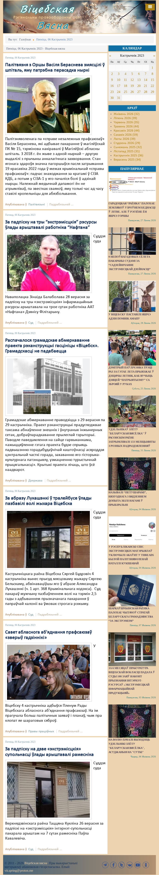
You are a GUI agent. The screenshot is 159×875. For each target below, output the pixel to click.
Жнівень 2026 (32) (127, 114)
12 (132, 80)
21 (145, 86)
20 (139, 86)
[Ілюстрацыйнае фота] (48, 672)
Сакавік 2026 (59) (126, 134)
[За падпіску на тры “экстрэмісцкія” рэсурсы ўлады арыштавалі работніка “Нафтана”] (48, 262)
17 (118, 86)
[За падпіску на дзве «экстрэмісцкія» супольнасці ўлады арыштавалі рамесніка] (48, 789)
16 (112, 86)
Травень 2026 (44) (126, 126)
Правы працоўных (41, 731)
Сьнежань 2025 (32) (128, 147)
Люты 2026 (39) (124, 139)
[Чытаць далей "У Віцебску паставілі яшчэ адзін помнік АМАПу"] (132, 296)
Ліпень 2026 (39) (125, 118)
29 (152, 92)
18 (125, 86)
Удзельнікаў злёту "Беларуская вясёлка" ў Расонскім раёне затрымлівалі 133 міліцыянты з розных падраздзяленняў (131, 437)
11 (125, 80)
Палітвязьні (36, 204)
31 (118, 98)
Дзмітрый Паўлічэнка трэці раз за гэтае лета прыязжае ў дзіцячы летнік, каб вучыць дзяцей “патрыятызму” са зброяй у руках (131, 376)
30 (112, 98)
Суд (30, 322)
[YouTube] (137, 865)
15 (152, 80)
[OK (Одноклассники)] (145, 865)
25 (125, 92)
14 (145, 80)
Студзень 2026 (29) (127, 143)
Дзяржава (35, 480)
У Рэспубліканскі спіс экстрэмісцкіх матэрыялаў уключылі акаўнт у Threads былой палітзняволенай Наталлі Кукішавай (131, 555)
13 (139, 80)
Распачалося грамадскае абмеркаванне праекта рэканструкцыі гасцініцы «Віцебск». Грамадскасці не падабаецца (52, 346)
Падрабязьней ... (61, 204)
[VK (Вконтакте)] (129, 865)
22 (152, 86)
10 (118, 80)
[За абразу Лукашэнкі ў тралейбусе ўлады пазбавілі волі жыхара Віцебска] (48, 539)
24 (118, 92)
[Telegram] (105, 865)
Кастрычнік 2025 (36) (128, 155)
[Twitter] (121, 865)
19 (132, 86)
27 (139, 92)
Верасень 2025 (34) (127, 159)
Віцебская (47, 9)
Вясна (52, 25)
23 (112, 92)
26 (132, 92)
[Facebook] (113, 865)
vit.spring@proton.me (19, 870)
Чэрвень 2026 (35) (126, 122)
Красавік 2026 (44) (127, 130)
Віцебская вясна (35, 863)
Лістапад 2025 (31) (127, 151)
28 (145, 92)
